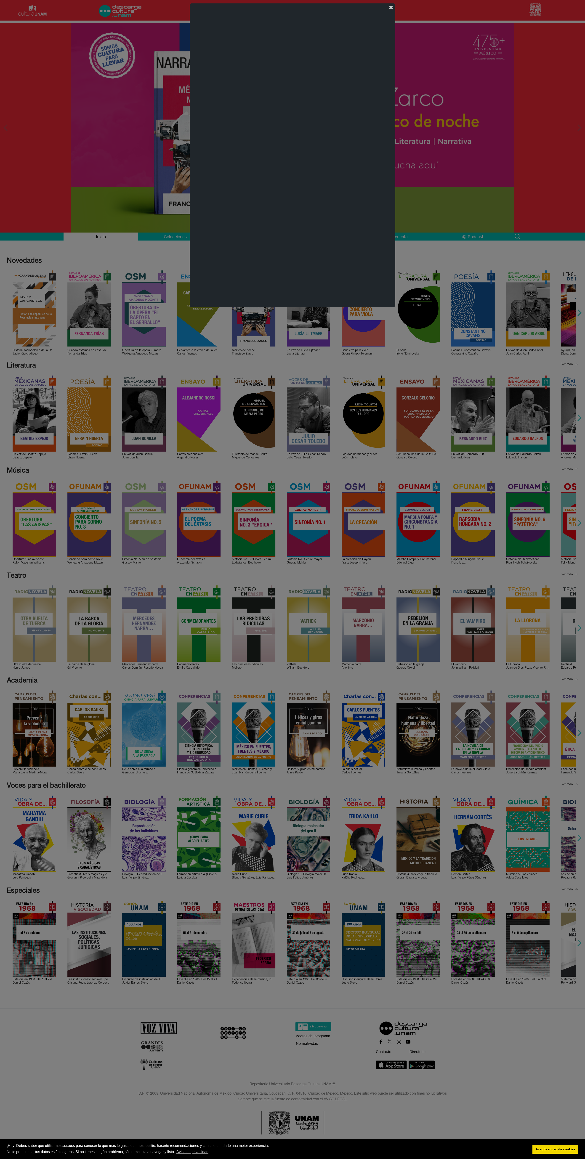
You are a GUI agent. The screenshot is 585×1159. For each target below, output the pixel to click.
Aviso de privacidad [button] (192, 1152)
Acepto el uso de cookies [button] (555, 1149)
